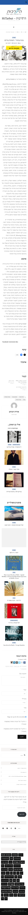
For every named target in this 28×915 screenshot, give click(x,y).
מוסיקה (19, 876)
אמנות (11, 858)
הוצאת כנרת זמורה (4, 869)
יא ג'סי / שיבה (11, 380)
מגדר (16, 876)
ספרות (14, 37)
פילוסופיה (6, 895)
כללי (14, 572)
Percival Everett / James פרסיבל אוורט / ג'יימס (17, 776)
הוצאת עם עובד (14, 396)
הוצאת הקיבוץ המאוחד (8, 865)
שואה (2, 898)
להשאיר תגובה (8, 43)
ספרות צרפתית (21, 891)
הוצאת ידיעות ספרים (17, 865)
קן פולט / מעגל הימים (22, 780)
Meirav (19, 43)
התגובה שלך (22, 674)
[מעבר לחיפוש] (26, 2)
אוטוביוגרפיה (21, 854)
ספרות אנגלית (6, 888)
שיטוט (6, 898)
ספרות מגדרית (22, 887)
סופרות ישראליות (7, 396)
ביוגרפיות (10, 862)
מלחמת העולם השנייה (5, 880)
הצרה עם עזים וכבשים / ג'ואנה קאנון (14, 525)
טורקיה (21, 873)
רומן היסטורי (21, 895)
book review (6, 855)
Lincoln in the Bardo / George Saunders (14, 645)
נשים (18, 880)
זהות (11, 873)
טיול (2, 876)
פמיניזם (11, 895)
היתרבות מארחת (16, 444)
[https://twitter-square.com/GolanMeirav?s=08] (15, 828)
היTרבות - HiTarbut (12, 910)
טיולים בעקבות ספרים (9, 876)
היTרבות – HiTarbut (14, 18)
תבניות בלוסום (10, 911)
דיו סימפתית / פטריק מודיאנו (14, 447)
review (14, 855)
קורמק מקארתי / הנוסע (22, 768)
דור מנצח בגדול (23, 772)
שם (25, 690)
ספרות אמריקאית (19, 884)
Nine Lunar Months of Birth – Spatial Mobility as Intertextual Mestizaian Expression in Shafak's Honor (14, 576)
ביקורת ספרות (21, 396)
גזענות (3, 865)
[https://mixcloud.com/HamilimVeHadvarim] (19, 828)
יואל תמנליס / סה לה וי (14, 623)
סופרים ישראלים (4, 884)
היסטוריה (3, 873)
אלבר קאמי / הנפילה (14, 469)
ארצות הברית (4, 862)
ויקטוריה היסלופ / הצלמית (21, 784)
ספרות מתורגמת (6, 891)
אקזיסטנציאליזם (17, 858)
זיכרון (14, 873)
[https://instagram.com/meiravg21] (11, 828)
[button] (24, 663)
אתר (25, 708)
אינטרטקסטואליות (5, 858)
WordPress (14, 912)
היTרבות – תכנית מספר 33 (14, 600)
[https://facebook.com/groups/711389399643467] (7, 828)
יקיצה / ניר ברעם (14, 552)
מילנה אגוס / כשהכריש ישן (21, 387)
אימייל (24, 699)
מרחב (14, 880)
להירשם (21, 814)
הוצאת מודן (10, 869)
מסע (11, 880)
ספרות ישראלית (18, 399)
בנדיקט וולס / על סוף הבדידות (14, 492)
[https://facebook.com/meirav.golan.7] (3, 828)
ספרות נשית (15, 891)
